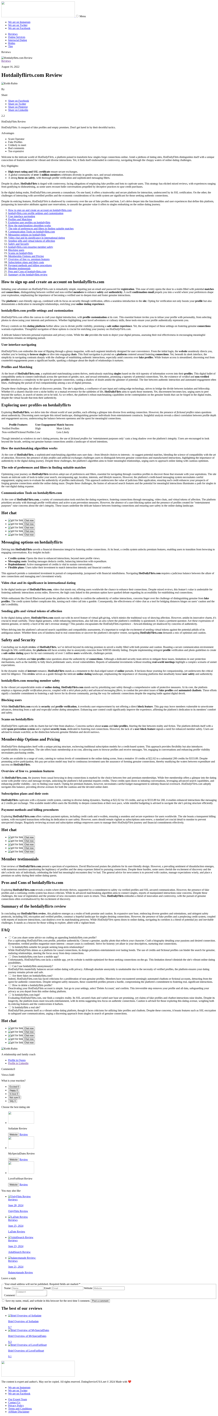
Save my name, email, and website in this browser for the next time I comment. (47, 1300)
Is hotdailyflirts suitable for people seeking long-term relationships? (48, 947)
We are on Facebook (19, 28)
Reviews (13, 34)
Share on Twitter (17, 103)
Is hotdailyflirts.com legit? (26, 994)
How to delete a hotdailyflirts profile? (32, 985)
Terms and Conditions (20, 1408)
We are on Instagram (19, 22)
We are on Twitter (17, 25)
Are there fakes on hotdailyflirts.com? (32, 975)
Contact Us (14, 1402)
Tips (10, 46)
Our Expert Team (17, 1399)
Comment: (9, 1295)
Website (14, 1134)
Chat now (29, 520)
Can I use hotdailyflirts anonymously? (32, 966)
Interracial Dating (17, 40)
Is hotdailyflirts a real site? (26, 1007)
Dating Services (16, 37)
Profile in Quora (17, 1060)
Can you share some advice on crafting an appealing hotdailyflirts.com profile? (54, 937)
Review (24, 1134)
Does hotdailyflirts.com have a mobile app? (35, 956)
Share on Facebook (18, 100)
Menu (83, 16)
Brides (11, 43)
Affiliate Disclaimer (18, 1411)
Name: (7, 1288)
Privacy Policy (16, 1405)
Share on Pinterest (18, 106)
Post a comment (100, 1301)
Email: (47, 1288)
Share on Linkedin (18, 110)
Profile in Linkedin (18, 1063)
